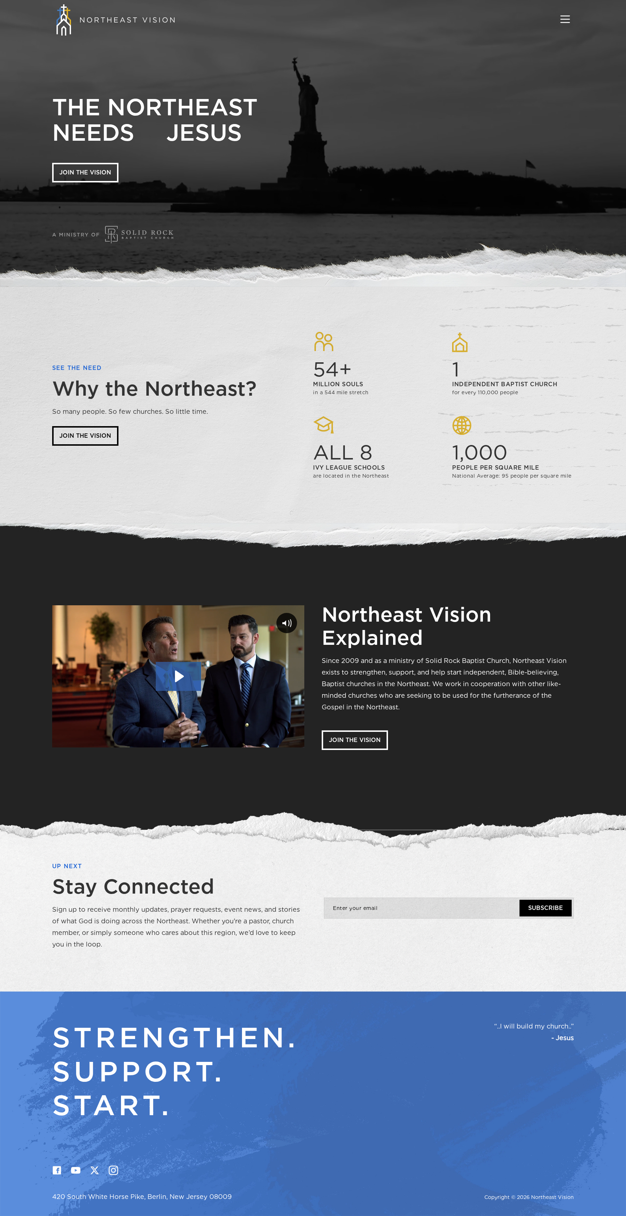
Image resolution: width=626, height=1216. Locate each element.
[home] (113, 20)
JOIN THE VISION (85, 172)
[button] (565, 20)
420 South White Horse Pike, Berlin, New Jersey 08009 (142, 1196)
